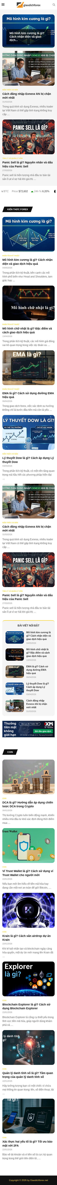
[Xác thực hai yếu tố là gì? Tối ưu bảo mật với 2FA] (28, 1129)
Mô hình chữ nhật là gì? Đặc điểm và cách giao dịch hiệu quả (38, 652)
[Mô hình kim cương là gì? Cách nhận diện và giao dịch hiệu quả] (28, 249)
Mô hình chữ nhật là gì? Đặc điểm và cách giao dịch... (26, 37)
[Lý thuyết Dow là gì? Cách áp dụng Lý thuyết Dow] (28, 447)
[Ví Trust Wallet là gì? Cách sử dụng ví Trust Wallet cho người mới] (28, 859)
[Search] (53, 5)
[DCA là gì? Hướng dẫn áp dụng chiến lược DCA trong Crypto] (28, 792)
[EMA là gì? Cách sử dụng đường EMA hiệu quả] (28, 381)
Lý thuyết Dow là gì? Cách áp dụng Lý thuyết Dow (37, 687)
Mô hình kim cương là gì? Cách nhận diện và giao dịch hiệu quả (38, 635)
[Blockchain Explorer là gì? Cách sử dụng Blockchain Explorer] (28, 994)
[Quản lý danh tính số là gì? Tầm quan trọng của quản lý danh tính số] (28, 1062)
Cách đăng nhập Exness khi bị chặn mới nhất (36, 704)
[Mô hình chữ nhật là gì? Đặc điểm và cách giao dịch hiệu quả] (28, 316)
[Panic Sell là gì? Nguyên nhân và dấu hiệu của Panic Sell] (28, 150)
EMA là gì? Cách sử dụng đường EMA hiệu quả (37, 670)
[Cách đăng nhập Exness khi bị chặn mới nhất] (28, 83)
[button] (6, 31)
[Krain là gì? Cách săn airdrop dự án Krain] (28, 925)
